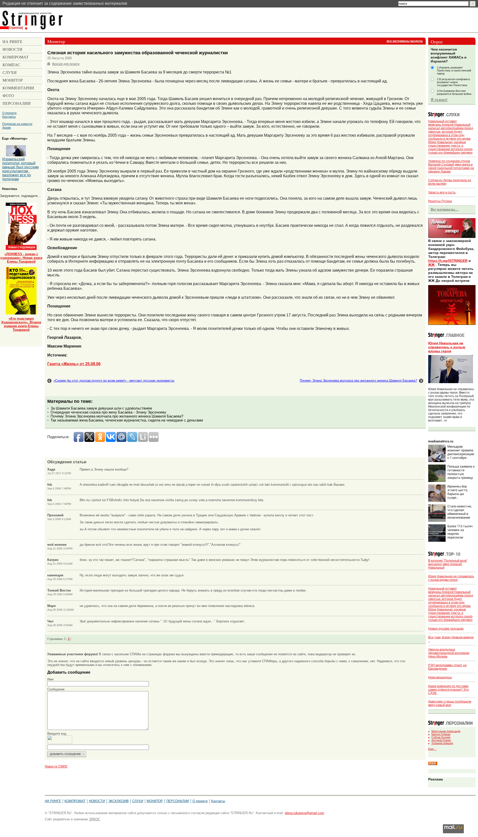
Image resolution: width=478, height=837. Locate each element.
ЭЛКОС (94, 819)
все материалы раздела (405, 41)
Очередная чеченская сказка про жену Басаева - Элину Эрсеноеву (108, 412)
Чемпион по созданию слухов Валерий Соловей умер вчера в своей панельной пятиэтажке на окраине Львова (451, 166)
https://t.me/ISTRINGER (448, 261)
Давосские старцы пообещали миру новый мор (449, 703)
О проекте (9, 113)
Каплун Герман (440, 734)
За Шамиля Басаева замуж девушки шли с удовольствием (101, 408)
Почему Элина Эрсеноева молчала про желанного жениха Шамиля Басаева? (358, 380)
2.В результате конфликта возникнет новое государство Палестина (453, 82)
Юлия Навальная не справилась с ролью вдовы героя (446, 347)
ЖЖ (431, 265)
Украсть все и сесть (442, 192)
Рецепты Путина (440, 201)
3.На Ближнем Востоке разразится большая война (454, 92)
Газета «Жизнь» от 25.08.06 (74, 363)
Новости (97, 801)
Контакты (9, 116)
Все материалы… (444, 209)
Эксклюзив (118, 801)
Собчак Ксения (440, 737)
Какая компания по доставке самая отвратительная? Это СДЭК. (448, 689)
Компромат (74, 801)
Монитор (155, 801)
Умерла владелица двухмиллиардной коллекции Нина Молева (448, 653)
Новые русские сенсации (446, 628)
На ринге (53, 801)
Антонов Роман (441, 740)
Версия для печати (65, 64)
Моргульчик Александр (445, 731)
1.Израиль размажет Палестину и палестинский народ (454, 70)
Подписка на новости (17, 123)
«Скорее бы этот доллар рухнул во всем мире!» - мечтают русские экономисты (114, 380)
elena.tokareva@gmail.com (304, 813)
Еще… (432, 748)
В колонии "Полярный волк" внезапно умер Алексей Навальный (447, 564)
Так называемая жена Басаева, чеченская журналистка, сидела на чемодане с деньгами (127, 420)
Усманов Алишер (442, 743)
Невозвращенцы (440, 677)
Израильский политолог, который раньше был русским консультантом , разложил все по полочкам (20, 169)
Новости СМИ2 (56, 766)
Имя (50, 679)
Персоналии (177, 801)
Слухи (137, 801)
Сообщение (55, 689)
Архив (6, 127)
